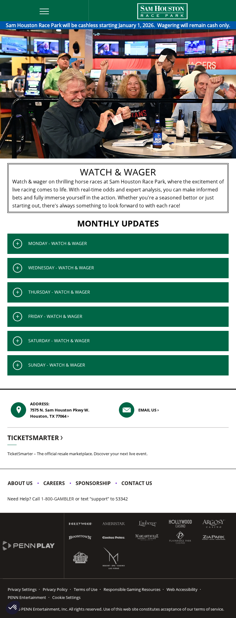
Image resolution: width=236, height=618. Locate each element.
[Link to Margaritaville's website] (147, 537)
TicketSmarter (34, 437)
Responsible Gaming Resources (132, 589)
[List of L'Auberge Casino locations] (147, 523)
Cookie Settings (66, 597)
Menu (11, 4)
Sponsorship (93, 483)
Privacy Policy (55, 589)
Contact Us (136, 483)
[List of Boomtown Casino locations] (80, 537)
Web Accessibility (182, 589)
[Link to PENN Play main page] (33, 545)
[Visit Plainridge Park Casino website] (180, 537)
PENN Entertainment (27, 597)
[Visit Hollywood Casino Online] (180, 524)
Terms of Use (85, 589)
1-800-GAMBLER (57, 499)
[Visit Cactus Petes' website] (114, 537)
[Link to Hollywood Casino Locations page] (80, 524)
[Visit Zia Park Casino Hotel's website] (214, 537)
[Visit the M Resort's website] (114, 558)
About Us (20, 483)
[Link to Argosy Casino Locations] (214, 524)
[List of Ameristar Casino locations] (114, 523)
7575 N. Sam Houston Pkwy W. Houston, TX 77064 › (59, 410)
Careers (54, 483)
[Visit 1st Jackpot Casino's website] (80, 558)
